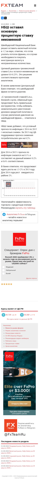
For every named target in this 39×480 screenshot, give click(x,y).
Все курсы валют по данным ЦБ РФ (19, 319)
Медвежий (9, 267)
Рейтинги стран (10, 341)
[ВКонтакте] (2, 18)
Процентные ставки (12, 343)
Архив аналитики (11, 346)
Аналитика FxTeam (16, 214)
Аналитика (7, 325)
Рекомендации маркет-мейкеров (17, 338)
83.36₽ (25, 315)
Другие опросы (31, 278)
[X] (5, 18)
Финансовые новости (12, 333)
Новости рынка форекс (14, 328)
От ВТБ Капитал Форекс (13, 336)
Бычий (8, 273)
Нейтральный (11, 270)
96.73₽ (7, 315)
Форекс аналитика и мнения (15, 330)
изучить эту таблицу (25, 207)
